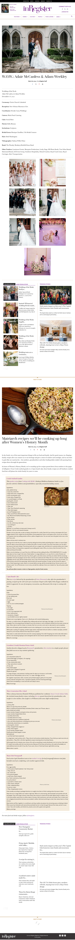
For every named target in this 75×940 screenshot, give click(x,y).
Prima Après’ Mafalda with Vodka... (26, 844)
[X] (35, 84)
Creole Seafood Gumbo (14, 479)
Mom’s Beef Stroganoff (14, 756)
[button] (72, 16)
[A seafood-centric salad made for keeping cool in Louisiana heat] (10, 882)
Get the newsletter (12, 7)
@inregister (30, 815)
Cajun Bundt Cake (13, 577)
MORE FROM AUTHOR (22, 284)
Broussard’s (30, 648)
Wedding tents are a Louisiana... (26, 353)
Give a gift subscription (13, 10)
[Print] (42, 84)
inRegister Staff (43, 81)
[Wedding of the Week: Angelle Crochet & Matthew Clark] (10, 326)
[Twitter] (65, 9)
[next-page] (7, 369)
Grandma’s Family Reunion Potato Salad (20, 645)
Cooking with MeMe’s (28, 481)
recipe (14, 579)
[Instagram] (67, 9)
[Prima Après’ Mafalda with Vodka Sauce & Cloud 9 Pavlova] (10, 849)
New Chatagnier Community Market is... (26, 829)
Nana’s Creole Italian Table (59, 694)
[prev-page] (4, 369)
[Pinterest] (39, 84)
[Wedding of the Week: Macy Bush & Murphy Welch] (10, 342)
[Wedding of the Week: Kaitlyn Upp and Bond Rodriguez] (10, 293)
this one (37, 696)
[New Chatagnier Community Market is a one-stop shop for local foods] (10, 833)
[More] (44, 449)
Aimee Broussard (41, 579)
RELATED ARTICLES (9, 284)
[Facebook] (62, 9)
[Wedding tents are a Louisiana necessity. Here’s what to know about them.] (10, 358)
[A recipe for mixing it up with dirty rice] (10, 865)
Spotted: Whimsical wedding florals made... (27, 304)
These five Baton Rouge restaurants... (27, 893)
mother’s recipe (37, 758)
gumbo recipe (14, 481)
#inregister (65, 11)
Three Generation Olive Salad (17, 691)
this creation (48, 648)
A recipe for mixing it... (27, 859)
